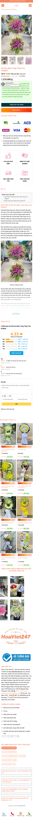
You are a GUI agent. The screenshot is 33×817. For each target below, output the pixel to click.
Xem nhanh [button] (4, 456)
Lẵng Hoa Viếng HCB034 (7, 522)
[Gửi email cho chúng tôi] (12, 736)
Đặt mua (10, 456)
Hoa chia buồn (12, 9)
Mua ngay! (16, 110)
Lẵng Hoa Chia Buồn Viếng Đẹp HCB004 (7, 450)
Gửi (16, 404)
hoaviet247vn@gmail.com (12, 693)
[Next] (29, 35)
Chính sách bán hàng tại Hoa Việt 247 (15, 201)
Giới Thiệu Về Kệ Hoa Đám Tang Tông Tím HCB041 (16, 197)
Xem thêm (15, 314)
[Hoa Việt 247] (17, 5)
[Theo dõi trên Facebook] (2, 736)
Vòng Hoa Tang (21, 449)
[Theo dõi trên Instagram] (5, 736)
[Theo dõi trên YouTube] (18, 736)
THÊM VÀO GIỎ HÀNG (17, 104)
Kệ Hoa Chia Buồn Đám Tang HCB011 (8, 558)
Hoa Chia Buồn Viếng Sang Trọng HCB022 (24, 486)
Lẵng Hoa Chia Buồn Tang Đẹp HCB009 (7, 486)
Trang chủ (4, 9)
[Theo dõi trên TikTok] (9, 736)
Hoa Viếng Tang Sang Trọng (25, 522)
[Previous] (4, 35)
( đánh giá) (14, 76)
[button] (2, 5)
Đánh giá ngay (16, 353)
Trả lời (2, 362)
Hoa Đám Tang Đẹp (22, 557)
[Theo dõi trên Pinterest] (15, 736)
